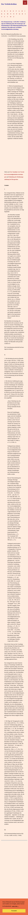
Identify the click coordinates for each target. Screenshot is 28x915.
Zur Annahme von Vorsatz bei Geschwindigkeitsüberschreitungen (14, 174)
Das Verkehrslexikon (9, 4)
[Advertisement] (14, 157)
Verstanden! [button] (14, 910)
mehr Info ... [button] (15, 906)
